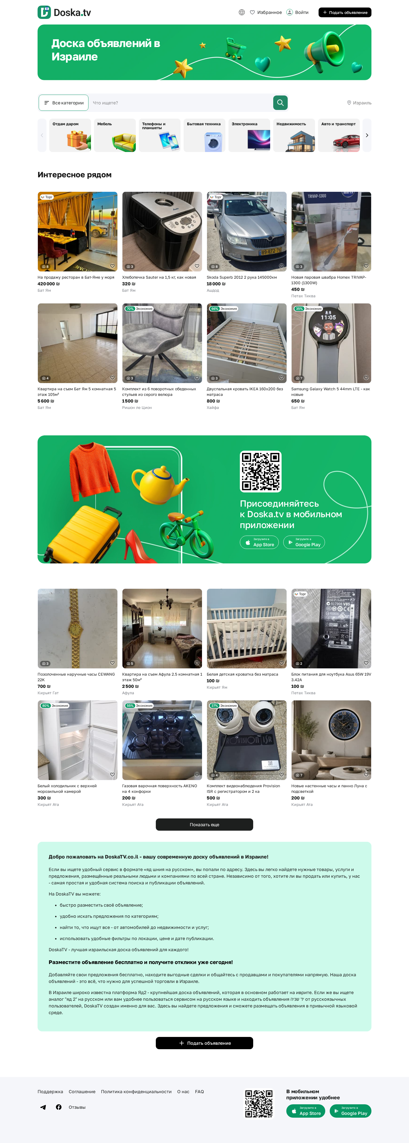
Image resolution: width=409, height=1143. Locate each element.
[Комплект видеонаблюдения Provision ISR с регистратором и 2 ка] (247, 753)
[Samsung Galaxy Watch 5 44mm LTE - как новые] (331, 356)
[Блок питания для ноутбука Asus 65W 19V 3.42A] (331, 642)
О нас (183, 1091)
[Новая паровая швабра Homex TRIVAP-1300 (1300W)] (331, 245)
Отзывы (77, 1107)
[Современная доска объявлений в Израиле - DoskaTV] (64, 12)
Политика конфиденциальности (136, 1091)
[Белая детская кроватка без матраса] (247, 639)
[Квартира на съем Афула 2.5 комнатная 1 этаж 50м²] (162, 642)
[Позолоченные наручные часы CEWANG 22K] (78, 642)
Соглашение (82, 1091)
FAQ (199, 1091)
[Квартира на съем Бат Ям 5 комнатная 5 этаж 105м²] (78, 356)
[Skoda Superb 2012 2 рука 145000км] (247, 242)
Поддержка (50, 1091)
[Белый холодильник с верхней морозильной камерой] (78, 753)
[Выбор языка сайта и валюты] (241, 12)
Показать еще (204, 824)
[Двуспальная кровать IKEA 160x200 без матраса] (247, 356)
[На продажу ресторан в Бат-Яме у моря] (78, 242)
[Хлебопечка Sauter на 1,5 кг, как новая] (162, 242)
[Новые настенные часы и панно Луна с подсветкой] (331, 753)
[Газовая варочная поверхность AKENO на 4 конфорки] (162, 753)
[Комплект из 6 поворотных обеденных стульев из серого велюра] (162, 356)
